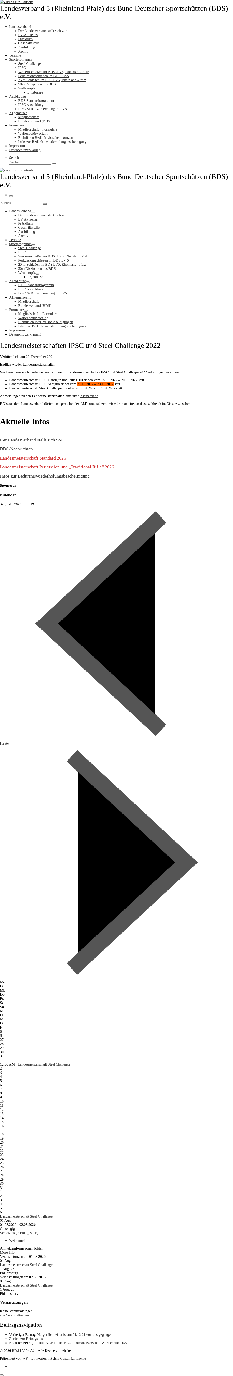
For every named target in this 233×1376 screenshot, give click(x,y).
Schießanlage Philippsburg (19, 1233)
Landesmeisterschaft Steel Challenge (44, 1064)
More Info (7, 1252)
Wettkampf (17, 1240)
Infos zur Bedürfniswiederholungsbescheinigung (45, 475)
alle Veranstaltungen (14, 1315)
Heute (4, 743)
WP (25, 1358)
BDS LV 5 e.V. (23, 1350)
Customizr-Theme (73, 1358)
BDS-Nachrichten (16, 448)
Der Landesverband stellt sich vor (31, 439)
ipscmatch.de (89, 396)
